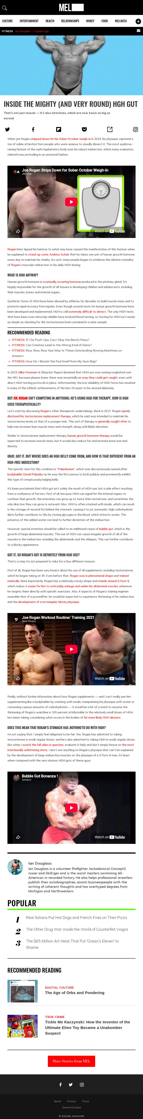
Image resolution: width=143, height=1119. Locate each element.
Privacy (71, 1101)
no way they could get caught (97, 377)
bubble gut (106, 529)
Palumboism (66, 469)
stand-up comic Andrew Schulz (48, 254)
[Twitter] (7, 129)
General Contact (71, 1107)
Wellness (121, 21)
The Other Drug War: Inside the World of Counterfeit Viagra (77, 929)
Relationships (70, 21)
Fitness (7, 31)
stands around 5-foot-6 (113, 581)
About (57, 1101)
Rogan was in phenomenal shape (91, 576)
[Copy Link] (110, 129)
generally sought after (112, 421)
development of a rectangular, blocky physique (48, 602)
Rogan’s (16, 265)
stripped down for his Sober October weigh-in (60, 139)
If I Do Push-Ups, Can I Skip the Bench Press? (50, 340)
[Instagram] (135, 129)
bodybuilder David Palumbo (25, 474)
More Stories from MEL (71, 1061)
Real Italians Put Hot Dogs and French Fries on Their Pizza (76, 917)
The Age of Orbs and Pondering (74, 992)
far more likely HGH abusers (102, 717)
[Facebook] (33, 129)
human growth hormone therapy (89, 435)
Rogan (11, 249)
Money (90, 21)
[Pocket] (84, 129)
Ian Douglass (23, 31)
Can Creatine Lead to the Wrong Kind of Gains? (52, 345)
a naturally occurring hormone (62, 282)
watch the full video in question (43, 745)
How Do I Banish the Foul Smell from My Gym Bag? (54, 361)
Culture (7, 21)
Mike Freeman (27, 372)
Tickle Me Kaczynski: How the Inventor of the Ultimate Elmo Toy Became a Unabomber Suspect (87, 1027)
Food (104, 21)
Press (85, 1101)
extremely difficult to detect (87, 311)
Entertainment (29, 21)
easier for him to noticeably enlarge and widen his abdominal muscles (73, 586)
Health (50, 21)
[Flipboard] (58, 129)
